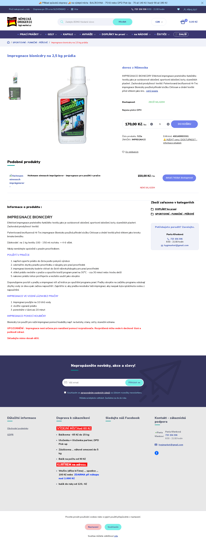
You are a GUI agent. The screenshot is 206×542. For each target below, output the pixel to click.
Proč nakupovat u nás (19, 9)
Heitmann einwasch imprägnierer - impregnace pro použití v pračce (64, 175)
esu (84, 465)
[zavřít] (202, 3)
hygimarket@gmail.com (176, 245)
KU (59, 465)
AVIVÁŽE (87, 34)
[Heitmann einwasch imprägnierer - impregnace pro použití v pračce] (17, 181)
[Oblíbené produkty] (179, 9)
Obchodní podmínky (17, 428)
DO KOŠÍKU (184, 124)
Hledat (122, 21)
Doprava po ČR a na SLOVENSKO (49, 9)
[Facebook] (158, 453)
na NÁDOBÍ (141, 34)
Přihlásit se (134, 382)
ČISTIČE (162, 34)
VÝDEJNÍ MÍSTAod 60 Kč (74, 428)
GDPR (10, 434)
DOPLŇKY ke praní (113, 34)
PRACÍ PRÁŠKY (29, 34)
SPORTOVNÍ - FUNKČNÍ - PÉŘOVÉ (30, 42)
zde (116, 536)
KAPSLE (68, 34)
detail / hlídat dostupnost (179, 177)
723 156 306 (140, 9)
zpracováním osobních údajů (95, 392)
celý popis (152, 91)
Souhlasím (113, 527)
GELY (51, 34)
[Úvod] (29, 22)
